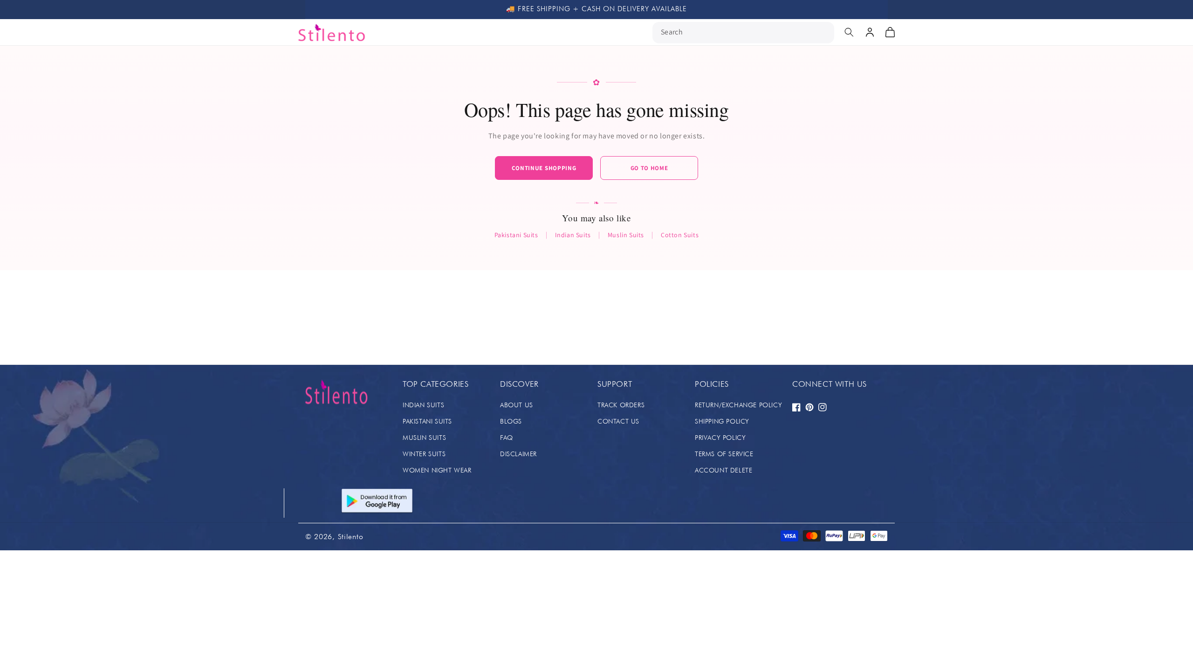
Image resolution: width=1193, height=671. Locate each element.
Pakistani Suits (516, 235)
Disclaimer (518, 454)
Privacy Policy (720, 437)
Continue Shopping (544, 168)
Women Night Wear (437, 470)
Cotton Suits (680, 235)
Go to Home (649, 168)
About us (516, 405)
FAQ (506, 437)
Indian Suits (573, 235)
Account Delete (723, 470)
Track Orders (620, 405)
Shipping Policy (722, 421)
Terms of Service (724, 454)
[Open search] (849, 32)
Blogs (511, 421)
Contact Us (618, 421)
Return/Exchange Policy (738, 405)
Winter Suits (424, 454)
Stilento (350, 536)
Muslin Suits (626, 235)
